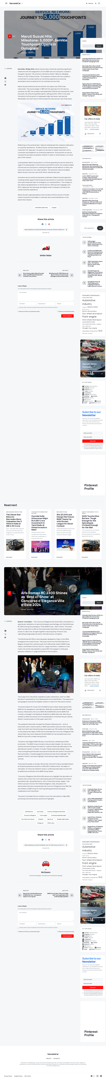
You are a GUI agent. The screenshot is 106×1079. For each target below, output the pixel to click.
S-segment (98, 324)
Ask (100, 228)
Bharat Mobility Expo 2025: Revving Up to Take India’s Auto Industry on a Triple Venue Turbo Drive (92, 733)
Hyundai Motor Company (37, 512)
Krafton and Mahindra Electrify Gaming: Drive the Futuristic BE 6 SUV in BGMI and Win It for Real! (95, 254)
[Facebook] (101, 1076)
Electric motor (93, 307)
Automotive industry (88, 302)
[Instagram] (97, 1076)
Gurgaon (54, 207)
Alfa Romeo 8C (29, 811)
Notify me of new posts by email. (66, 311)
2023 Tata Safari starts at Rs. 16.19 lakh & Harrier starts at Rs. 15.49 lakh (95, 264)
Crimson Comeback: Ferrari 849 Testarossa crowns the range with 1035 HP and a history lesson (92, 191)
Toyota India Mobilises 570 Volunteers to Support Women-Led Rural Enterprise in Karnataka (92, 77)
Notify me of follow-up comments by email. (29, 311)
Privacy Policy (8, 1076)
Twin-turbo (84, 333)
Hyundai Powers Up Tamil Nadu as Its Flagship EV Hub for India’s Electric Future (95, 284)
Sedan (83, 326)
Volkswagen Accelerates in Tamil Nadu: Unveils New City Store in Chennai (95, 243)
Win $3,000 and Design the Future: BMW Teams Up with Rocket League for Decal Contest (66, 520)
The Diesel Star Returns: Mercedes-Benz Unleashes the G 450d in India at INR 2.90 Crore (14, 520)
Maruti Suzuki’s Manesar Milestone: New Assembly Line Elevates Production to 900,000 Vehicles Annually (92, 167)
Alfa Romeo (14, 592)
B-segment (84, 307)
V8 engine (90, 333)
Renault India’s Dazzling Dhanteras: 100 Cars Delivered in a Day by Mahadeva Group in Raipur (92, 203)
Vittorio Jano (50, 823)
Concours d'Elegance (30, 815)
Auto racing (40, 811)
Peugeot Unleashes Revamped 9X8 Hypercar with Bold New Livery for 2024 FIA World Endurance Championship (92, 768)
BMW (58, 512)
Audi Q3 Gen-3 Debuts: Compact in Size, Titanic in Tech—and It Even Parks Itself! (95, 819)
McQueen (45, 872)
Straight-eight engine (63, 819)
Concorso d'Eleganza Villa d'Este (56, 811)
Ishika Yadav (46, 255)
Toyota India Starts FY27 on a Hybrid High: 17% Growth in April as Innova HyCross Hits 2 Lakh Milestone (92, 745)
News (14, 36)
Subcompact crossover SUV (90, 331)
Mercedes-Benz (10, 512)
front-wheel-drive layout (91, 320)
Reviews (92, 512)
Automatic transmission (91, 295)
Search (84, 41)
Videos (83, 513)
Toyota (96, 512)
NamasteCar (14, 3)
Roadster (40, 819)
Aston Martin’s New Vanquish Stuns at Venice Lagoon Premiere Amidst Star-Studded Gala (92, 756)
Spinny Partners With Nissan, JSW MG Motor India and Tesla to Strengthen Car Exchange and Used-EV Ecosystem (92, 86)
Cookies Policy (18, 1076)
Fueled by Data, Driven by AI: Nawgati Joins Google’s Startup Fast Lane (95, 791)
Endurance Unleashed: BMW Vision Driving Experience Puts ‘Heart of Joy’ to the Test (92, 722)
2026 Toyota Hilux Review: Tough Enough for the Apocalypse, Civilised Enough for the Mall (90, 522)
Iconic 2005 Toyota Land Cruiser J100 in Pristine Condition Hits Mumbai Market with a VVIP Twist (92, 178)
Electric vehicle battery (89, 311)
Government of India (88, 322)
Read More (9, 557)
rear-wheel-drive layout (89, 324)
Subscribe (93, 441)
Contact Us (56, 1058)
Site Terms (28, 1076)
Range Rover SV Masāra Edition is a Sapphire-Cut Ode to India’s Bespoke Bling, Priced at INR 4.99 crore (95, 829)
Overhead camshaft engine (58, 815)
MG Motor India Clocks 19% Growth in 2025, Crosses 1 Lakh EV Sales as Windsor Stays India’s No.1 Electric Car (95, 809)
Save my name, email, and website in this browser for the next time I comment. (39, 307)
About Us (48, 1058)
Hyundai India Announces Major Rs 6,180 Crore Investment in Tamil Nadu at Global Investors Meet (39, 523)
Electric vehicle (85, 309)
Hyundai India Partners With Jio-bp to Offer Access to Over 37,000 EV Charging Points (92, 60)
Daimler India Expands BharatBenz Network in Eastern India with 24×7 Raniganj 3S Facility (92, 214)
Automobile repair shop (41, 207)
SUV (100, 330)
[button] (6, 3)
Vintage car (40, 823)
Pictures (19, 512)
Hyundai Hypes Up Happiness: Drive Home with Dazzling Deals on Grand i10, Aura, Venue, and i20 (95, 274)
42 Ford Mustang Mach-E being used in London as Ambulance (95, 800)
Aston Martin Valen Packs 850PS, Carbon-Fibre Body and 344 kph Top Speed (92, 94)
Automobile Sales (87, 297)
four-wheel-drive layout (92, 313)
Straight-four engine (89, 328)
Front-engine (89, 316)
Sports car (88, 326)
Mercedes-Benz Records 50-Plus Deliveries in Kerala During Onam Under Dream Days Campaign (92, 68)
